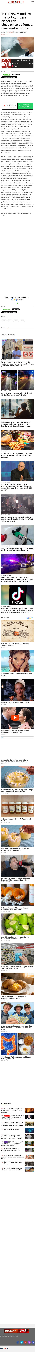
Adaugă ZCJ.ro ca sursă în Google (11, 106)
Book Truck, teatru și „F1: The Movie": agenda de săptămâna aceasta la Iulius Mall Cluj (12, 1143)
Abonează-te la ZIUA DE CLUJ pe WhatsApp (26, 106)
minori (4, 320)
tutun (10, 320)
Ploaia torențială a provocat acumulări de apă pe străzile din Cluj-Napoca (10, 1150)
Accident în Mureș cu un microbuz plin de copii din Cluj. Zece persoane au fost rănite (16, 394)
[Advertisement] (17, 240)
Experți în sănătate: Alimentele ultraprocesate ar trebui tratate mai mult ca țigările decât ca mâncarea (16, 455)
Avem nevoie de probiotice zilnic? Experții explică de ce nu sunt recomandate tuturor (12, 1157)
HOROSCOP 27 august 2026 (10, 1129)
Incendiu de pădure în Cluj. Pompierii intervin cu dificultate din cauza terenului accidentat (12, 1110)
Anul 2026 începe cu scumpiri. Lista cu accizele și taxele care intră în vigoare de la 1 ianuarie (17, 549)
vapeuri (16, 320)
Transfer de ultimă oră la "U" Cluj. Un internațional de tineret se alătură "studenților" (12, 1117)
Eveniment (4, 34)
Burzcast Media (24, 1346)
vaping (22, 320)
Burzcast (16, 1346)
